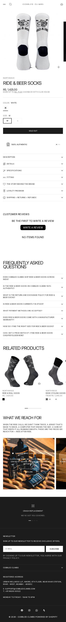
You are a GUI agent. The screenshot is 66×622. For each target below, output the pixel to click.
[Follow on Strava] (44, 610)
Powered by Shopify (46, 617)
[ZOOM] (59, 67)
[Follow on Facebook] (22, 610)
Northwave (8, 78)
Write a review (33, 227)
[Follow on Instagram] (29, 610)
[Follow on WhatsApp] (36, 610)
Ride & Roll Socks (11, 393)
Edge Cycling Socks (56, 393)
